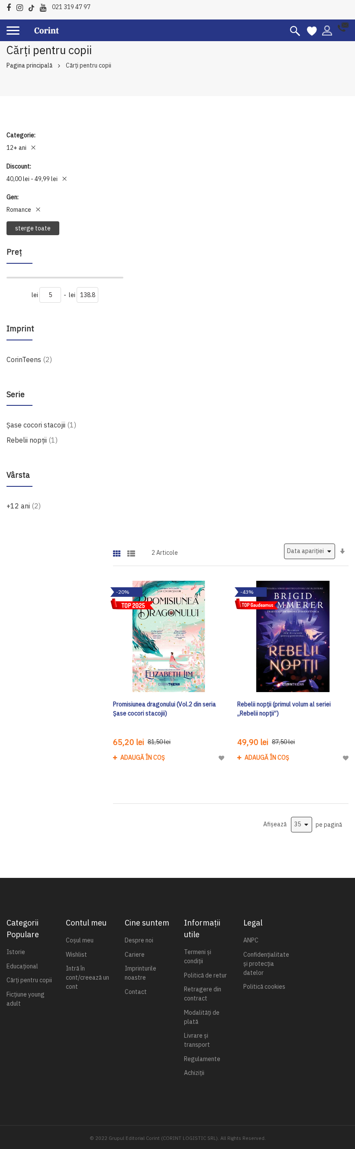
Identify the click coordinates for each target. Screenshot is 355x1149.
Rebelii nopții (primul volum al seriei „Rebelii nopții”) (284, 708)
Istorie (15, 952)
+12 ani (23, 505)
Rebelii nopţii (32, 439)
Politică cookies (264, 986)
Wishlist (76, 954)
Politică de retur (205, 975)
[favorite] (312, 30)
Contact (136, 992)
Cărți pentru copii (29, 980)
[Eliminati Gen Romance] (38, 210)
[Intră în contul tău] (327, 30)
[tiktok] (34, 6)
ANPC (250, 940)
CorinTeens (29, 359)
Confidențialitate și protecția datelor (266, 964)
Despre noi (139, 940)
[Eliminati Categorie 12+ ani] (33, 148)
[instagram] (21, 6)
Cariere (135, 954)
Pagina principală (29, 65)
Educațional (22, 966)
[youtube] (45, 6)
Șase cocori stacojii (41, 424)
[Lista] (131, 551)
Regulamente (202, 1059)
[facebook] (10, 6)
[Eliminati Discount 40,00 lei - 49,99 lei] (64, 179)
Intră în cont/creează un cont (87, 977)
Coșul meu (80, 940)
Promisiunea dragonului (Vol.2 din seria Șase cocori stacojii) (164, 708)
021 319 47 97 (71, 7)
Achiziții (194, 1073)
